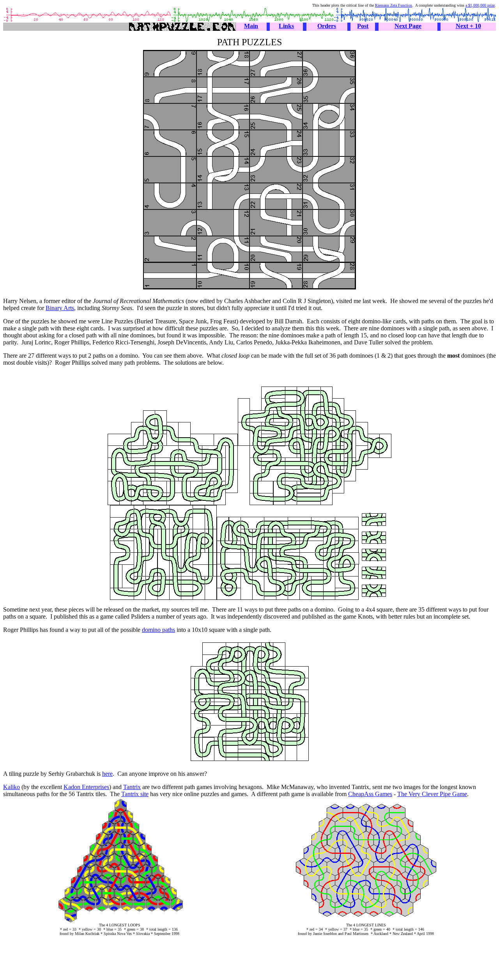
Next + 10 (468, 26)
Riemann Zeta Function (393, 5)
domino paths (158, 629)
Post (362, 26)
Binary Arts (60, 308)
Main (251, 26)
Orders (326, 26)
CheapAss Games (370, 794)
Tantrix (132, 787)
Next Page (408, 26)
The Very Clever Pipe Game (432, 794)
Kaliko (11, 787)
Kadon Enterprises (86, 787)
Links (286, 26)
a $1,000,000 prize (480, 5)
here (107, 773)
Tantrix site (135, 794)
